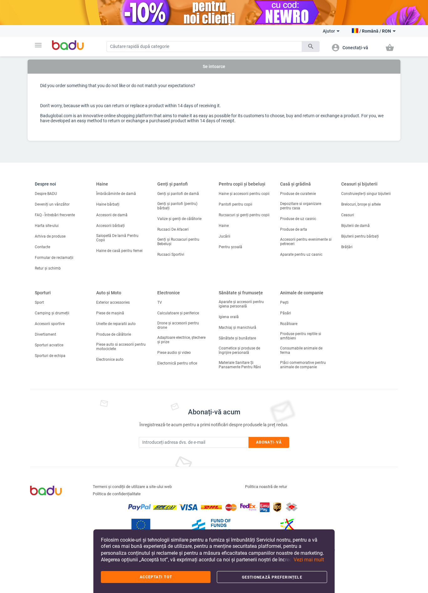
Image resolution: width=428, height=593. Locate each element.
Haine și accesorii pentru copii (244, 194)
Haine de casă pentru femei (119, 251)
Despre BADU (46, 194)
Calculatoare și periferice (178, 313)
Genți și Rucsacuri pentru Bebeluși (178, 241)
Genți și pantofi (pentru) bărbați (177, 206)
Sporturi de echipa (50, 356)
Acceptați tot (156, 577)
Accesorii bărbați (110, 225)
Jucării (224, 236)
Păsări (285, 313)
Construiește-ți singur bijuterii (366, 194)
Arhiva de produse (50, 236)
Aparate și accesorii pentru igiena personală (241, 304)
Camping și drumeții (52, 313)
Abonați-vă (269, 442)
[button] (38, 45)
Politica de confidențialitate (117, 493)
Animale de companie (301, 292)
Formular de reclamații (54, 257)
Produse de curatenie (298, 194)
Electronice (168, 292)
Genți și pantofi (172, 183)
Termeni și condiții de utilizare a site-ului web (132, 486)
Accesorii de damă (112, 215)
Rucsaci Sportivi (170, 254)
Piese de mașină (110, 313)
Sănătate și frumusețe (241, 292)
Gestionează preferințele (272, 577)
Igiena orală (229, 317)
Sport (39, 302)
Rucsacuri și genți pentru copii (244, 215)
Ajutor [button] (329, 31)
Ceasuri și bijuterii (359, 183)
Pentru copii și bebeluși (242, 183)
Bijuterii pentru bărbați (360, 236)
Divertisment (45, 334)
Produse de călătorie (113, 334)
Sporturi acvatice (49, 345)
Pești (284, 302)
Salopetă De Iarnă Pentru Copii (117, 238)
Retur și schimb (48, 268)
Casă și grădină (295, 183)
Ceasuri (347, 215)
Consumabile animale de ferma (301, 350)
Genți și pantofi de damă (178, 194)
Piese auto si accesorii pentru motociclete (121, 346)
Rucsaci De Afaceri (173, 229)
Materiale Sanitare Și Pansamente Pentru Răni (240, 364)
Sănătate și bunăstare (237, 338)
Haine (102, 183)
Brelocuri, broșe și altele (361, 204)
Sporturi (43, 292)
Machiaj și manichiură (237, 327)
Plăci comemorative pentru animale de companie (303, 364)
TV (159, 302)
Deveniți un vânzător (52, 204)
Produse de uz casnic (298, 219)
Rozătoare (288, 324)
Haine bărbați (107, 204)
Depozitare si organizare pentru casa (300, 206)
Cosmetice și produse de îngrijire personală (239, 350)
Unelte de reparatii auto (116, 324)
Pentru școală (230, 247)
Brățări (346, 247)
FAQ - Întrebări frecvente (55, 215)
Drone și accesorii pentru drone (178, 325)
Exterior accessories (113, 302)
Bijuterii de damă (355, 225)
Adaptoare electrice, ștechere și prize (181, 339)
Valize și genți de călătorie (179, 219)
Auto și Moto (108, 292)
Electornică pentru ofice (177, 363)
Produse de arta (293, 229)
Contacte (42, 247)
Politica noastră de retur (266, 486)
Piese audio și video (174, 352)
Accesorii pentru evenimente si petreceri (305, 241)
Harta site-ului (47, 225)
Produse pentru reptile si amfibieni (300, 336)
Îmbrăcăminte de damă (116, 194)
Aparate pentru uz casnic (301, 254)
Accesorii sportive (50, 324)
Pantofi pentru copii (235, 204)
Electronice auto (109, 359)
